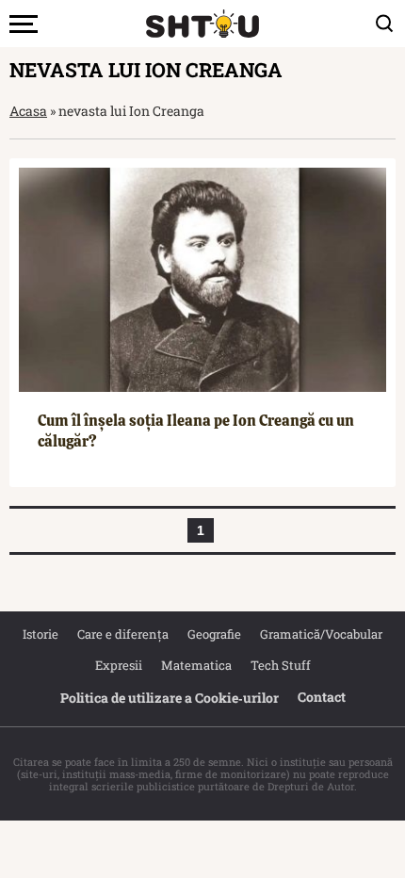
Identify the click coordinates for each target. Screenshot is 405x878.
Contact (322, 697)
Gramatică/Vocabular (321, 634)
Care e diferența (123, 634)
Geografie (214, 634)
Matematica (196, 665)
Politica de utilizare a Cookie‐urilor (169, 698)
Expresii (118, 665)
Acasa (28, 111)
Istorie (40, 634)
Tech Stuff (281, 665)
